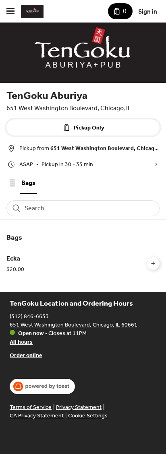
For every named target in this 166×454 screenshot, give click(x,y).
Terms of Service (31, 407)
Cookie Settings (88, 415)
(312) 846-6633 (29, 316)
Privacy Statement (79, 407)
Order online (26, 355)
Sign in (147, 11)
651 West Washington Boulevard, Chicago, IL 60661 (73, 324)
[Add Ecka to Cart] (153, 263)
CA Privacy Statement (37, 415)
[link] (28, 182)
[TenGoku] (32, 11)
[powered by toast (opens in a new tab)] (42, 386)
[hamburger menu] (10, 11)
